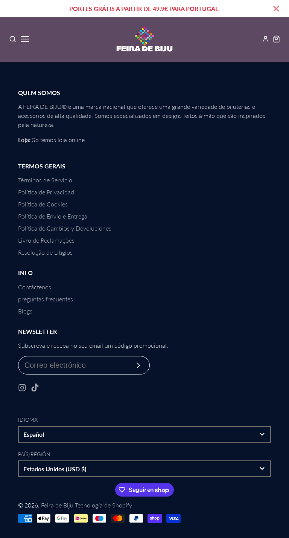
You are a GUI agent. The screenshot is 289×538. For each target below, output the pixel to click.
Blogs (25, 311)
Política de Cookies (43, 204)
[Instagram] (22, 388)
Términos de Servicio (45, 179)
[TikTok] (35, 388)
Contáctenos (34, 286)
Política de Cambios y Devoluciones (64, 228)
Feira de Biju (57, 505)
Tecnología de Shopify (103, 505)
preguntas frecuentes (45, 299)
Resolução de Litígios (45, 252)
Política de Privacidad (46, 192)
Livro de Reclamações (46, 240)
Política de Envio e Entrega (52, 216)
